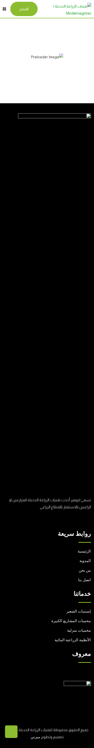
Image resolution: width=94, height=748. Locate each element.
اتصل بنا (84, 580)
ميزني (35, 737)
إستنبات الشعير (78, 611)
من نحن (85, 570)
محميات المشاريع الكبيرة (71, 621)
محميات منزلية (79, 630)
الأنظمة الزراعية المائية (73, 640)
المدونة (85, 561)
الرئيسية (84, 551)
